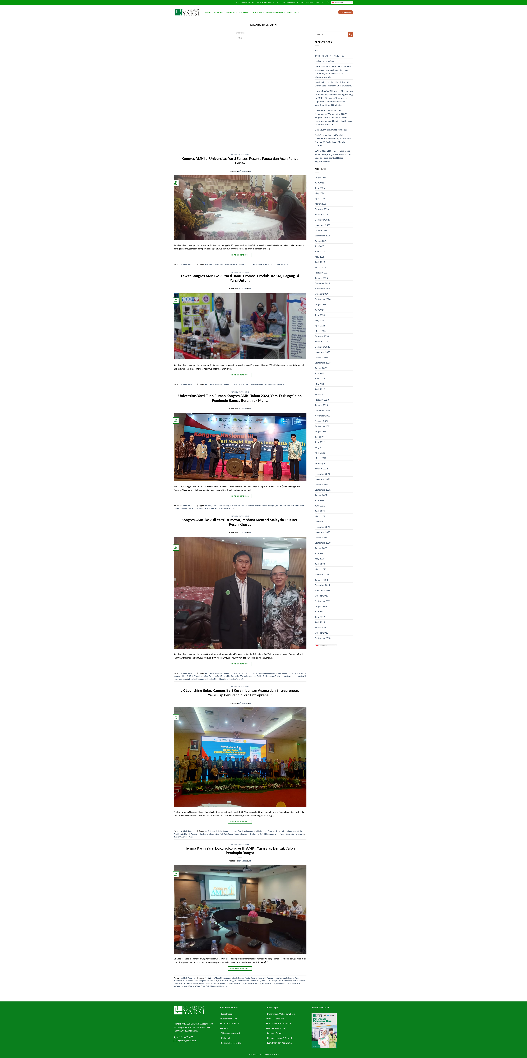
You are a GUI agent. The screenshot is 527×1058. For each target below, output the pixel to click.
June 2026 (320, 188)
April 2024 (320, 325)
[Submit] (350, 34)
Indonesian (338, 3)
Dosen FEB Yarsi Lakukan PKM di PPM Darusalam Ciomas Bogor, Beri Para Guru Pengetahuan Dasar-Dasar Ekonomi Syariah (333, 71)
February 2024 (322, 336)
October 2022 (321, 421)
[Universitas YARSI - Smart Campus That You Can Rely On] (187, 12)
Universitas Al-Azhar (253, 983)
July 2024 (319, 309)
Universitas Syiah (281, 264)
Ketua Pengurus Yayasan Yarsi (205, 981)
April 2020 (320, 564)
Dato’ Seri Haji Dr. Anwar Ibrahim (231, 505)
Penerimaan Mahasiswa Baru (281, 1013)
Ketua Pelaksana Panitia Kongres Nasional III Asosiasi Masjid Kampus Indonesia (262, 978)
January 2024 (321, 341)
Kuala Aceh (269, 264)
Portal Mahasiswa (275, 1018)
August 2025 (321, 241)
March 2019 (320, 627)
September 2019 (322, 601)
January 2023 (321, 405)
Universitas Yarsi (227, 508)
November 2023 (322, 352)
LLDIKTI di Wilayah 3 (193, 676)
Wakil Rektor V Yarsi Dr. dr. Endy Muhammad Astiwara (205, 986)
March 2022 (320, 458)
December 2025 (322, 219)
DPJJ (317, 3)
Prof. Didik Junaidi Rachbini (229, 834)
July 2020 (319, 553)
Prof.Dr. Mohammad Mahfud (248, 676)
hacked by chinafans (324, 61)
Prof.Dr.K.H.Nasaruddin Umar (267, 834)
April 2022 (320, 452)
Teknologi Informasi (230, 1033)
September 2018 (322, 638)
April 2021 (320, 511)
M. (250, 171)
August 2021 (321, 495)
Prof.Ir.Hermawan (267, 676)
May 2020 (319, 558)
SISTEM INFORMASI (284, 3)
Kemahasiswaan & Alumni (279, 1038)
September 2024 (322, 299)
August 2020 (321, 548)
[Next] (300, 91)
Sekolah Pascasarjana (231, 1042)
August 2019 (321, 606)
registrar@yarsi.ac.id (186, 1040)
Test (317, 50)
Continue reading (240, 43)
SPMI (323, 3)
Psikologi (225, 1038)
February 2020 (322, 574)
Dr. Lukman (249, 505)
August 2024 (321, 304)
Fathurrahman (258, 264)
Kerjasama (257, 12)
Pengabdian (244, 12)
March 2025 (320, 267)
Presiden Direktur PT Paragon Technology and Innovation (196, 834)
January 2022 (321, 468)
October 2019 (321, 595)
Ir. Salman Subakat (291, 831)
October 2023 (321, 357)
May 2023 (319, 384)
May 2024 (319, 320)
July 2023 (319, 373)
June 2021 (320, 505)
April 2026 (320, 198)
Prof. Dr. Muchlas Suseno (226, 676)
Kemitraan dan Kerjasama (279, 1042)
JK (301, 831)
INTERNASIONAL (264, 3)
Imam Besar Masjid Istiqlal (273, 831)
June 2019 (320, 617)
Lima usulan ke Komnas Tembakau (331, 129)
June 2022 (320, 442)
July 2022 (319, 437)
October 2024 (321, 293)
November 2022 (322, 415)
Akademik (218, 12)
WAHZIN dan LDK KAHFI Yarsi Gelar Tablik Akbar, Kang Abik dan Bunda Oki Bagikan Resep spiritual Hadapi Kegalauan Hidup (333, 156)
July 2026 (319, 182)
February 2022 (322, 463)
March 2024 (320, 331)
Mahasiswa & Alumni (274, 12)
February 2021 (322, 521)
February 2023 (322, 399)
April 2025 (320, 262)
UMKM (281, 384)
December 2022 (322, 410)
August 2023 (321, 368)
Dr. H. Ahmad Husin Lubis (220, 978)
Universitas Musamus (195, 679)
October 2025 (321, 230)
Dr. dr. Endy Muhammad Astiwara (251, 384)
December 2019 (322, 585)
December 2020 (322, 527)
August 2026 (321, 177)
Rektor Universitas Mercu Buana (212, 983)
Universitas (244, 154)
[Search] (328, 3)
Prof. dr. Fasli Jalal (283, 505)
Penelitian (230, 12)
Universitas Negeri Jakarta (215, 679)
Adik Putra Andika (212, 264)
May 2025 (319, 256)
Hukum (224, 1028)
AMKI (222, 264)
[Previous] (179, 91)
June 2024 (320, 315)
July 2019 (319, 611)
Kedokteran (226, 1013)
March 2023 (320, 394)
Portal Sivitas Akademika (279, 1023)
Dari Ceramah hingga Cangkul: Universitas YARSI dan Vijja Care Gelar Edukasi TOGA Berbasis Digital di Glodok (333, 140)
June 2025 (320, 251)
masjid (274, 981)
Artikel (234, 154)
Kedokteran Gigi (229, 1018)
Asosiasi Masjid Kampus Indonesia (238, 264)
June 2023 (320, 378)
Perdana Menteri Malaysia (265, 505)
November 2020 (322, 532)
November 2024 (322, 288)
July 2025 (319, 246)
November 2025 (322, 225)
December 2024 (322, 283)
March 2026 (320, 203)
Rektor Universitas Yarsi (284, 676)
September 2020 (322, 542)
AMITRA (208, 505)
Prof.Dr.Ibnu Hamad (212, 508)
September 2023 (322, 362)
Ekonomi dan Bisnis (230, 1023)
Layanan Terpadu (244, 3)
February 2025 (322, 272)
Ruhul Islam (292, 12)
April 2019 (320, 622)
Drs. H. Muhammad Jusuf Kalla (250, 831)
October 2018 (321, 632)
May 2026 (319, 193)
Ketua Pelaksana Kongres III (289, 673)
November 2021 (322, 479)
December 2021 (322, 474)
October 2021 (321, 484)
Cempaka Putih (244, 673)
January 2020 (321, 580)
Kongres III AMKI (264, 981)
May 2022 (319, 447)
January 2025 (321, 278)
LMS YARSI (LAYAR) (276, 1028)
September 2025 (322, 235)
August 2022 (321, 431)
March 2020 (320, 569)
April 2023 (320, 389)
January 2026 (321, 214)
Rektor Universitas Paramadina (292, 834)
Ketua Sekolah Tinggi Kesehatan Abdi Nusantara (237, 981)
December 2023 (322, 346)
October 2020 (321, 537)
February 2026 (322, 209)
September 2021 (322, 489)
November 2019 (322, 590)
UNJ (242, 679)
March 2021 (320, 516)
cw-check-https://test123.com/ (329, 55)
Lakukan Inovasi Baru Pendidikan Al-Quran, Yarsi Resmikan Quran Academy (333, 84)
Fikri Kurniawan (271, 384)
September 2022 (322, 426)
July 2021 (319, 500)
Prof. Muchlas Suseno (195, 508)
